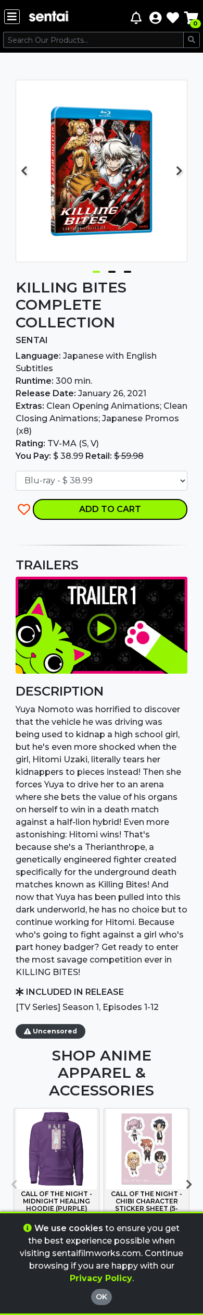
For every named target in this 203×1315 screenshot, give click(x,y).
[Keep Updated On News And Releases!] (137, 17)
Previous (24, 171)
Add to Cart (110, 509)
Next (179, 171)
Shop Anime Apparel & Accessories (101, 1072)
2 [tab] (112, 269)
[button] (155, 17)
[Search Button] (191, 40)
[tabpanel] (101, 171)
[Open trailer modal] (101, 624)
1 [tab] (96, 269)
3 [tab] (127, 269)
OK (101, 1296)
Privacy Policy (101, 1278)
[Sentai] (49, 17)
